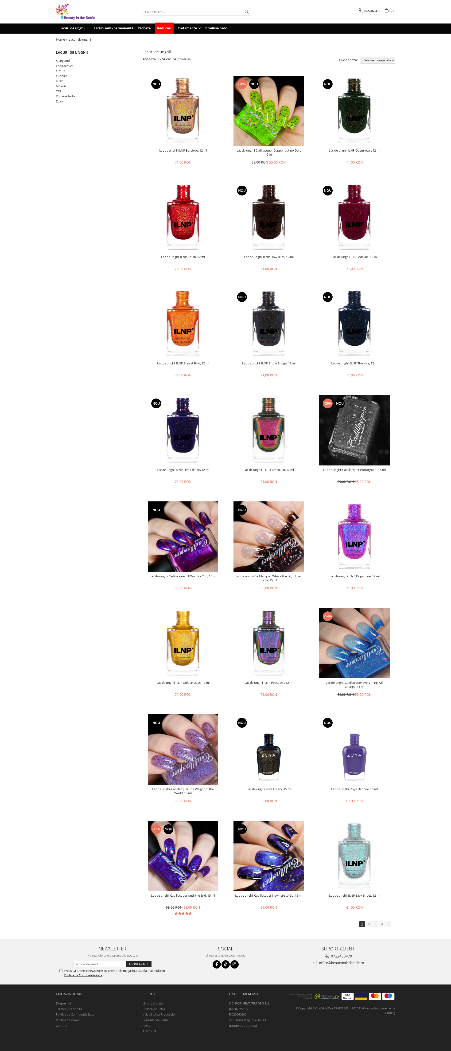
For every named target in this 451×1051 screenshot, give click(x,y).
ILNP (59, 81)
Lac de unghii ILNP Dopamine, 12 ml (355, 576)
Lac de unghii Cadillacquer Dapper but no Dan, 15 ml (269, 152)
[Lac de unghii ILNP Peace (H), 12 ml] (268, 643)
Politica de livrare (68, 1020)
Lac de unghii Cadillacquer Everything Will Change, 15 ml (354, 685)
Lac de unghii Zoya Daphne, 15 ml (354, 789)
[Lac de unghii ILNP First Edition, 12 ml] (183, 430)
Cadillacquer (64, 66)
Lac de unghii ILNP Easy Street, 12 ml (354, 896)
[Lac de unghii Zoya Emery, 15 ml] (268, 749)
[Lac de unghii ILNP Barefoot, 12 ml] (183, 111)
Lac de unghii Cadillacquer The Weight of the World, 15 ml (183, 791)
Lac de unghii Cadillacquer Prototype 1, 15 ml (354, 470)
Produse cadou (217, 28)
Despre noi (63, 1003)
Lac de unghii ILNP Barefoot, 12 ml (183, 150)
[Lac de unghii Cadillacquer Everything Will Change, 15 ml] (354, 643)
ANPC (147, 1026)
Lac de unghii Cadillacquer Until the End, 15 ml (183, 896)
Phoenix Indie (65, 96)
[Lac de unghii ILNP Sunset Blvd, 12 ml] (183, 324)
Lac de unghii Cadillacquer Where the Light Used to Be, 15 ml (268, 578)
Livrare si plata (153, 1003)
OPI (58, 91)
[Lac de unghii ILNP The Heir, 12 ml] (354, 324)
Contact (61, 1026)
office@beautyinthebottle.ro (341, 962)
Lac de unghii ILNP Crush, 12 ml (183, 257)
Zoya (59, 101)
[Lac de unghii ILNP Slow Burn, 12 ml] (268, 217)
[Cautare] (246, 12)
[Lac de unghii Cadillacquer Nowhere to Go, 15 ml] (268, 856)
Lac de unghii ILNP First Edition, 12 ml (183, 470)
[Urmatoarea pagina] (388, 924)
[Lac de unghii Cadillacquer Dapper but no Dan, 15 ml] (268, 111)
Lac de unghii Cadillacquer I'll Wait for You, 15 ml (183, 576)
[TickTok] (226, 964)
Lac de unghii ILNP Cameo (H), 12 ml (269, 470)
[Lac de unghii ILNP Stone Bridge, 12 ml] (268, 324)
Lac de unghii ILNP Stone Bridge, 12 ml (268, 363)
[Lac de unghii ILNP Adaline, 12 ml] (354, 217)
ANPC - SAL (150, 1031)
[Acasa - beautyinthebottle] (79, 12)
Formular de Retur (155, 1020)
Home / (62, 39)
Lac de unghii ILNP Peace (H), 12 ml (269, 683)
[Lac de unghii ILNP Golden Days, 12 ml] (183, 643)
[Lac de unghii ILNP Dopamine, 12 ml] (354, 536)
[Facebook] (217, 964)
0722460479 (341, 956)
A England (63, 61)
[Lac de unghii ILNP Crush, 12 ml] (183, 217)
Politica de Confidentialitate (83, 975)
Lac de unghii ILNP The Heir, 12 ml (354, 363)
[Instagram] (234, 964)
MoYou (61, 86)
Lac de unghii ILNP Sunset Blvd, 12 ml (183, 363)
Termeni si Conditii (69, 1009)
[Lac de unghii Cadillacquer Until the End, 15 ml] (183, 856)
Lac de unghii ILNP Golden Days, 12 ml (183, 683)
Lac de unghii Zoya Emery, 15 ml (269, 789)
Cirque (60, 71)
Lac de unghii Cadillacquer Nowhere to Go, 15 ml (268, 896)
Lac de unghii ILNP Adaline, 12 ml (354, 257)
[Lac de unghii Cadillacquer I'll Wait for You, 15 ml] (183, 536)
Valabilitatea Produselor (159, 1014)
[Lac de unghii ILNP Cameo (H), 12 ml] (268, 430)
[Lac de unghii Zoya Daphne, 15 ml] (354, 749)
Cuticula (61, 76)
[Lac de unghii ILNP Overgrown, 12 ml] (354, 111)
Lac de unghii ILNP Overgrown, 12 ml (354, 150)
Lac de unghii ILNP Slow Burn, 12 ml (269, 257)
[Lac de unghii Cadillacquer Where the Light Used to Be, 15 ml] (268, 536)
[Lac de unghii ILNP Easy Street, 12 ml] (354, 856)
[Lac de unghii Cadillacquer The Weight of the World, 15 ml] (183, 749)
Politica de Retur (154, 1009)
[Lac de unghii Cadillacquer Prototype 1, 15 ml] (354, 430)
